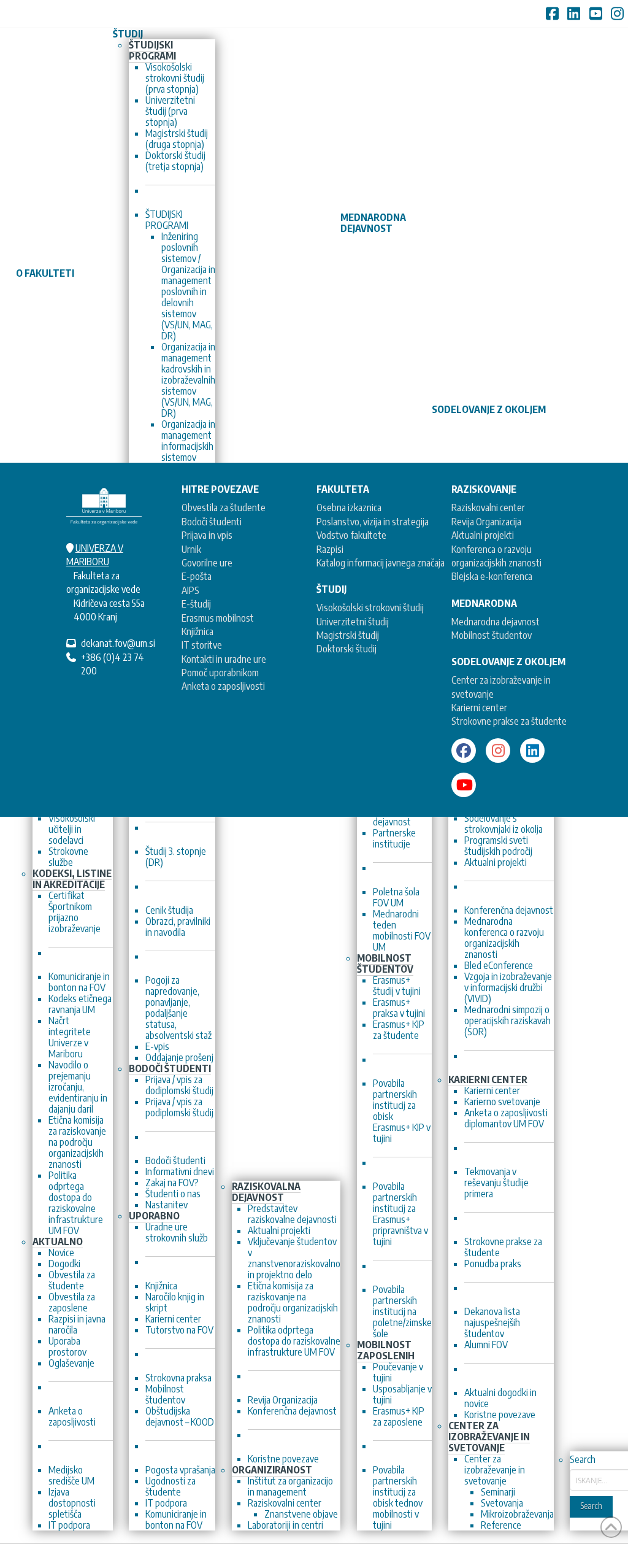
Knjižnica (197, 631)
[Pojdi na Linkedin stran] (532, 750)
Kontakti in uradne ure (224, 659)
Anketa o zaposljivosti (223, 686)
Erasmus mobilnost (218, 618)
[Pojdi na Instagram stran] (498, 750)
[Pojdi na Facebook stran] (463, 750)
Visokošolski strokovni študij (370, 607)
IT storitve (202, 645)
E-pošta (197, 576)
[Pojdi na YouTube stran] (463, 785)
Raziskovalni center (488, 507)
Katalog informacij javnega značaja (380, 563)
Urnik (191, 549)
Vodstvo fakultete (351, 535)
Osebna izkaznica (348, 507)
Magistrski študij (347, 635)
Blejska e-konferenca (491, 576)
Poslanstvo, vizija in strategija (372, 521)
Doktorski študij (346, 649)
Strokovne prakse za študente (509, 721)
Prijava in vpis (207, 535)
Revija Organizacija (486, 521)
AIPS (190, 590)
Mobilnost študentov (491, 635)
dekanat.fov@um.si (118, 643)
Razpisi (329, 549)
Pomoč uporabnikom (220, 672)
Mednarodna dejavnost (495, 622)
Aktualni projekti (482, 535)
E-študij (196, 604)
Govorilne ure (207, 563)
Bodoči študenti (212, 521)
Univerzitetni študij (352, 622)
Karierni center (479, 707)
